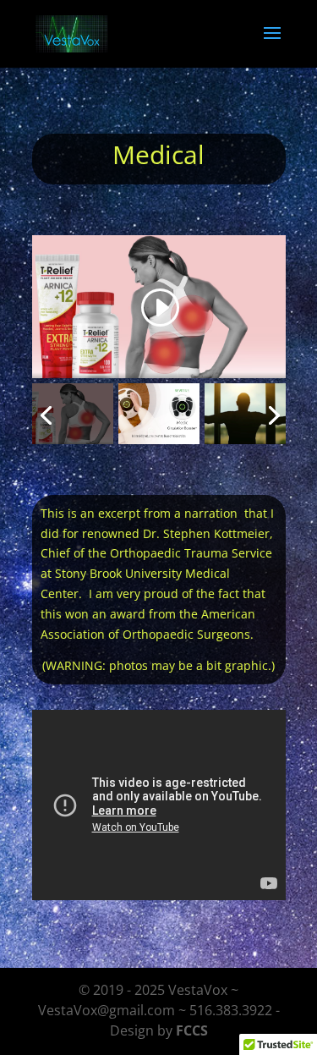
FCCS (192, 1030)
